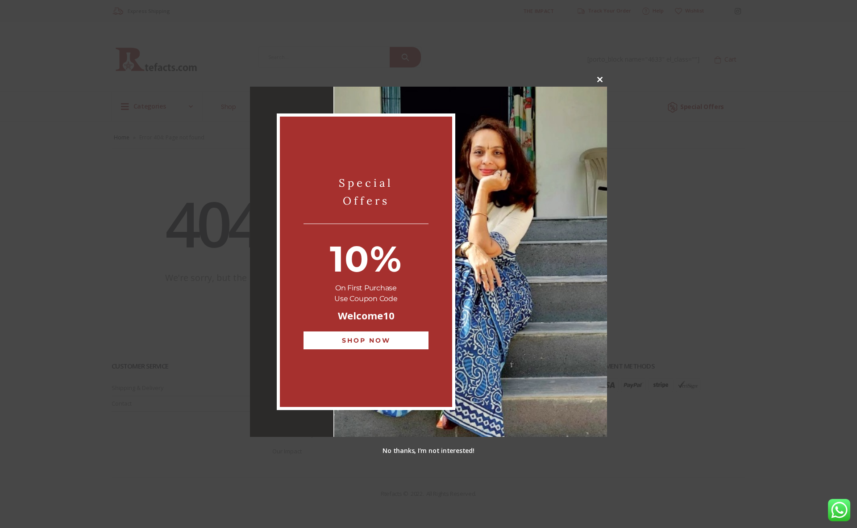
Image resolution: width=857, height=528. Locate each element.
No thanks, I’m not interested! (428, 450)
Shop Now (366, 340)
